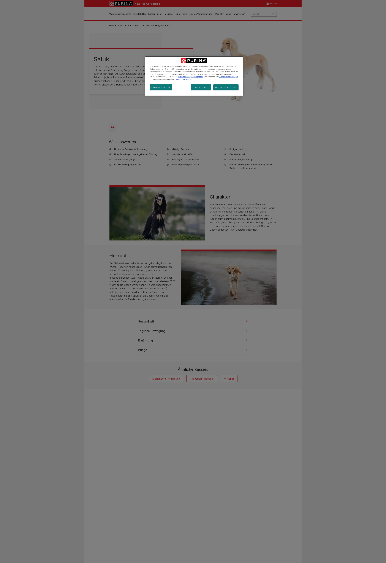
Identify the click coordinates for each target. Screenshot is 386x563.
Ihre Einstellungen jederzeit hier (190, 77)
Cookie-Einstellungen (160, 87)
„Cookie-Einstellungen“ (228, 77)
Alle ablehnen (201, 87)
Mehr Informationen (184, 79)
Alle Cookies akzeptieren (226, 87)
